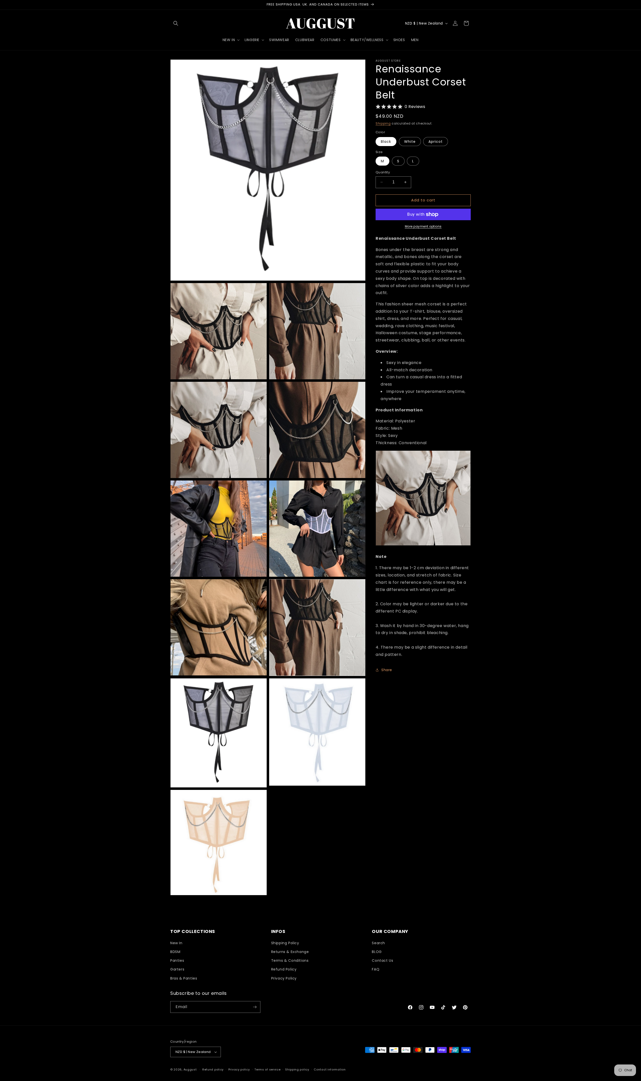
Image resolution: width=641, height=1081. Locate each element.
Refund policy (213, 1069)
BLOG (377, 951)
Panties (177, 960)
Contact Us (382, 960)
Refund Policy (284, 969)
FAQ (375, 969)
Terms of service (267, 1069)
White (410, 141)
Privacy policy (239, 1069)
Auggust (191, 1069)
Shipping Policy (285, 942)
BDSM (175, 951)
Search (378, 942)
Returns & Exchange (290, 951)
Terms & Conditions (290, 960)
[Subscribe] (254, 1007)
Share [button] (386, 669)
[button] (175, 23)
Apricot (435, 141)
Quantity (383, 172)
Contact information (330, 1069)
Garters (177, 969)
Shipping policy (297, 1069)
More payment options (423, 226)
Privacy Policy (284, 978)
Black (386, 141)
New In (176, 942)
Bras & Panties (183, 978)
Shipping (383, 123)
